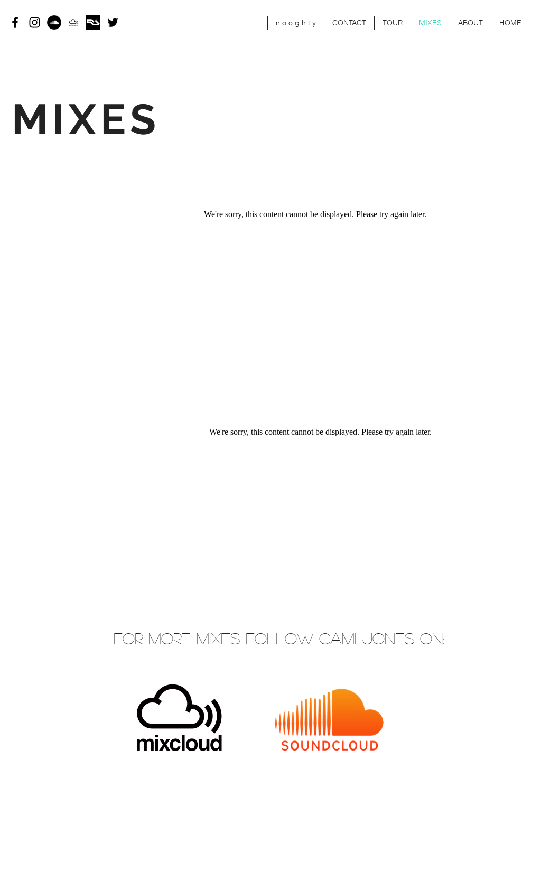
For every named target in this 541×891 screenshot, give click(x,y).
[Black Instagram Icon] (34, 22)
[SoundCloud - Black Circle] (54, 22)
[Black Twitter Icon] (113, 22)
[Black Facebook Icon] (15, 22)
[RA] (93, 22)
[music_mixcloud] (74, 22)
